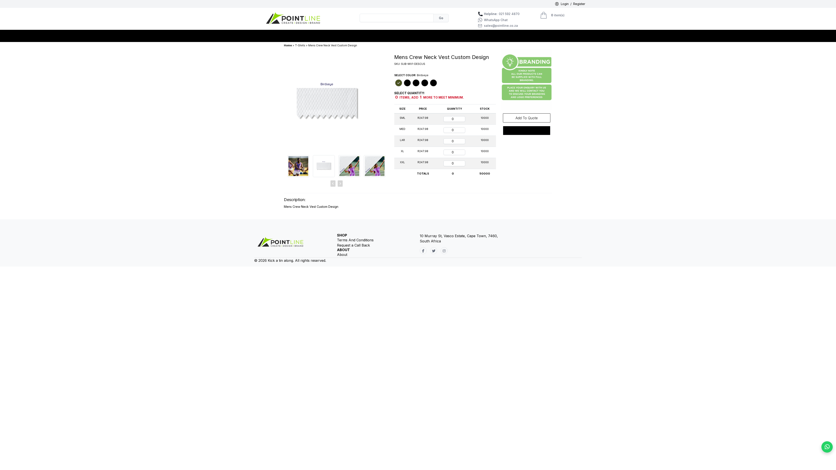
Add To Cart (526, 130)
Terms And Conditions (355, 240)
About (342, 254)
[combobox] (397, 18)
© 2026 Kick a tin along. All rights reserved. (290, 260)
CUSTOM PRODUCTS (329, 36)
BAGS (261, 36)
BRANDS (277, 36)
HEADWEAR (376, 36)
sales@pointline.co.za (501, 25)
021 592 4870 (501, 14)
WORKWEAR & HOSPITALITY (415, 36)
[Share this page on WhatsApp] (827, 447)
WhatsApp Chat (496, 20)
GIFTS (356, 36)
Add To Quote (527, 118)
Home (288, 45)
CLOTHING (297, 36)
